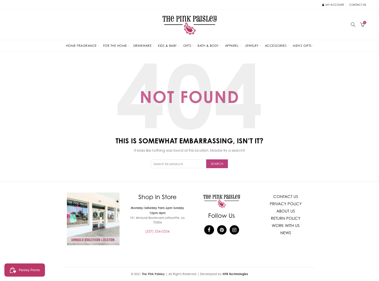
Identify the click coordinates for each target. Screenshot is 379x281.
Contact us (357, 4)
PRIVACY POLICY (286, 204)
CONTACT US (285, 196)
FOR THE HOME (115, 45)
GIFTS (187, 45)
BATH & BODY (208, 45)
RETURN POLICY (285, 218)
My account (334, 4)
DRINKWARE (142, 45)
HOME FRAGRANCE (81, 45)
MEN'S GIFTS (302, 45)
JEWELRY (252, 45)
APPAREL (232, 45)
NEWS (285, 233)
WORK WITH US (286, 225)
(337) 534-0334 (157, 231)
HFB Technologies (235, 274)
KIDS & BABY (167, 45)
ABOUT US (285, 211)
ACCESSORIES (276, 45)
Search (217, 164)
